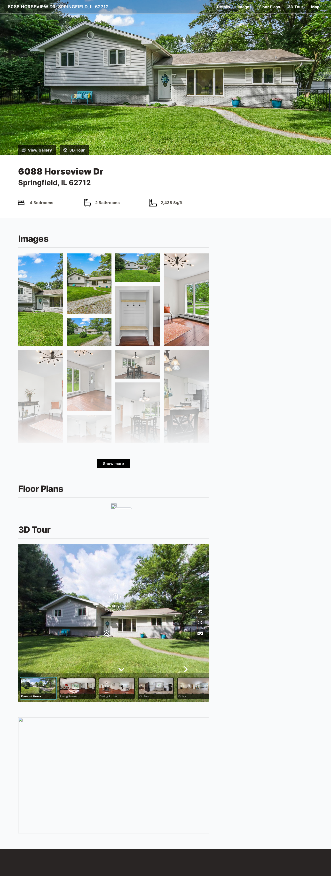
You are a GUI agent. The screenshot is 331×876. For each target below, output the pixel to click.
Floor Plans (269, 6)
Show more (113, 463)
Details (223, 6)
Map (315, 6)
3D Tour (295, 6)
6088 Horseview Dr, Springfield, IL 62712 (58, 6)
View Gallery (40, 150)
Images (245, 6)
